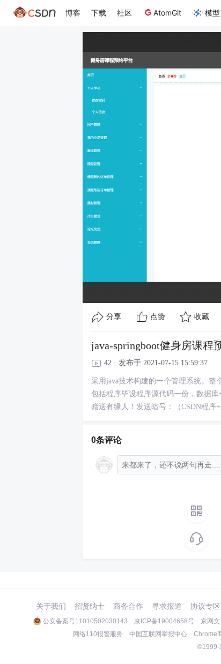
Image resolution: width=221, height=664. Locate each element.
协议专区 (205, 606)
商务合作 (128, 606)
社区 (124, 12)
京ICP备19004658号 (164, 621)
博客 (72, 12)
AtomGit (167, 12)
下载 (98, 12)
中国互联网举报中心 (158, 634)
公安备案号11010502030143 (85, 621)
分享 (113, 317)
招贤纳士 (90, 606)
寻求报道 (167, 606)
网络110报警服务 (98, 634)
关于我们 (51, 606)
